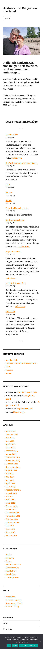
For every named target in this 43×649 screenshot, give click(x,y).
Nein (15, 645)
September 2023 (13, 467)
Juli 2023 (10, 473)
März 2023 (10, 486)
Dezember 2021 (13, 512)
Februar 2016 (12, 535)
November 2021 (13, 516)
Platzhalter (11, 574)
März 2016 (10, 532)
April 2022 (10, 499)
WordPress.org (12, 606)
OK (9, 645)
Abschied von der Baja (16, 283)
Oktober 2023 (12, 464)
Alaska (9, 555)
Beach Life (10, 311)
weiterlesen (16, 158)
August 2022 (11, 493)
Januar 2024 (11, 454)
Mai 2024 (10, 441)
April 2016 (10, 529)
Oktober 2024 (12, 434)
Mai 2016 (10, 526)
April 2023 (10, 483)
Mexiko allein (12, 135)
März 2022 (10, 503)
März (8, 184)
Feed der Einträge (14, 600)
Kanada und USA (13, 564)
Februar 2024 (12, 451)
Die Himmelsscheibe (15, 220)
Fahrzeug (7, 629)
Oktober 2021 (12, 519)
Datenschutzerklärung (28, 645)
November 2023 (13, 460)
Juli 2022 (10, 496)
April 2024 (10, 444)
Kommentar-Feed (14, 603)
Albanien (10, 558)
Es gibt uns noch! (13, 251)
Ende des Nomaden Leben (17, 208)
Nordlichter (11, 571)
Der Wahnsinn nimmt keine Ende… (21, 163)
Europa (9, 561)
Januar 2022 (11, 509)
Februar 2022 (12, 506)
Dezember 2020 (13, 522)
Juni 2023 (10, 477)
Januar (9, 200)
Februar (9, 192)
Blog (5, 623)
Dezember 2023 (13, 457)
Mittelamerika (12, 568)
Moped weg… (19, 412)
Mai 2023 (10, 480)
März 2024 (10, 447)
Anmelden (10, 597)
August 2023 (11, 470)
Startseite (8, 618)
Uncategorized (12, 577)
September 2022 (13, 490)
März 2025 (10, 431)
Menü (7, 18)
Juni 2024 (10, 438)
